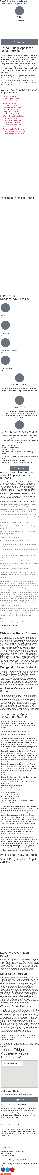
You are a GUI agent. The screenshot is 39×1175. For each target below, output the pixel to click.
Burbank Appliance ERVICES (13, 1105)
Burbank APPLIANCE (13, 4)
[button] (19, 1123)
